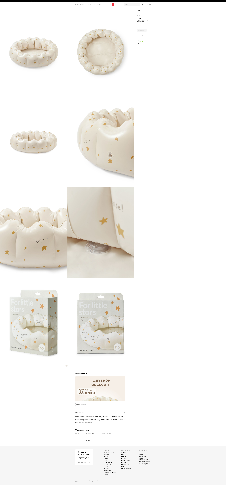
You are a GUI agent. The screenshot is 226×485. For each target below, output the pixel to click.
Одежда (106, 458)
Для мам (106, 474)
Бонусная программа (126, 460)
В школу (82, 4)
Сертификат (88, 440)
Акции (122, 466)
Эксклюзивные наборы (109, 452)
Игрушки (106, 466)
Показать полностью (81, 404)
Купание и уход (107, 470)
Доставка (123, 452)
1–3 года (89, 4)
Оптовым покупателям (126, 468)
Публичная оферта (143, 456)
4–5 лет (94, 4)
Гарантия (123, 456)
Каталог (77, 4)
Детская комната (108, 462)
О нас (140, 452)
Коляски (106, 456)
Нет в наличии (141, 30)
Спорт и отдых (107, 464)
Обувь (105, 460)
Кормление (106, 468)
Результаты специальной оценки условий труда (144, 464)
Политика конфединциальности (143, 459)
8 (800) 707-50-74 (85, 454)
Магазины (123, 458)
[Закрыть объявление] (224, 1)
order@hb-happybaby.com (84, 458)
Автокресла (106, 454)
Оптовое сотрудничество (144, 461)
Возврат (123, 454)
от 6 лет (99, 4)
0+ (85, 4)
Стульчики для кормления (110, 472)
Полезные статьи (125, 464)
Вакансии (141, 454)
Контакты (123, 462)
